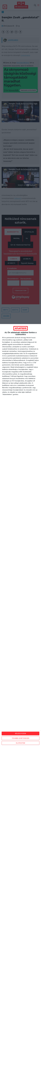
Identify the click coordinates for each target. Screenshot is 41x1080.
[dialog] (20, 702)
